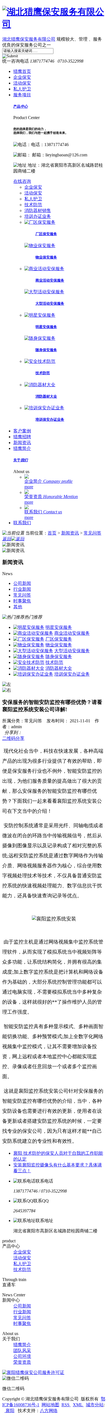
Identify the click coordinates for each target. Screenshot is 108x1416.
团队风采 (22, 1350)
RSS (66, 1404)
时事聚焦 (22, 1323)
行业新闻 (22, 1311)
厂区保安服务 (46, 234)
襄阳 (9, 1410)
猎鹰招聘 (22, 436)
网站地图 (50, 1404)
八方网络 (49, 1410)
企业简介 (48, 481)
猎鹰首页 (22, 71)
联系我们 (43, 511)
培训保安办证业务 (49, 419)
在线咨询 (22, 181)
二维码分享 (13, 738)
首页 (52, 533)
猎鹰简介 (22, 448)
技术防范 (33, 204)
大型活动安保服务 (49, 303)
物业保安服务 (46, 257)
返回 (6, 538)
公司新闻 (22, 1306)
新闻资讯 (22, 442)
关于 (20, 460)
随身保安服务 (46, 350)
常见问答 (92, 533)
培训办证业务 (37, 216)
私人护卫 (22, 89)
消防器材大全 (46, 396)
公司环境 (22, 1356)
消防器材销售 (37, 210)
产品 (20, 106)
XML (78, 1404)
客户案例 (22, 431)
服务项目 (22, 94)
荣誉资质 (51, 496)
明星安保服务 (46, 327)
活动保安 (22, 83)
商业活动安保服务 (49, 280)
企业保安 (22, 77)
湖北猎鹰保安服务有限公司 (28, 39)
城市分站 (95, 1404)
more (28, 486)
